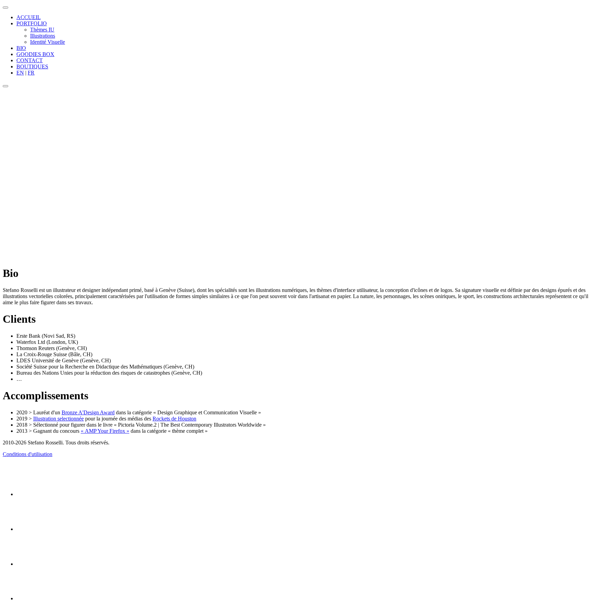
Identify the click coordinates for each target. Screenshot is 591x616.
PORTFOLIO (31, 23)
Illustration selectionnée (58, 418)
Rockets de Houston (174, 418)
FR (31, 73)
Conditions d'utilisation (27, 454)
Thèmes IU (42, 29)
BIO (21, 48)
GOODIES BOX (35, 54)
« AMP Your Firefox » (105, 431)
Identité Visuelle (47, 42)
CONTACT (29, 60)
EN (20, 73)
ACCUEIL (28, 17)
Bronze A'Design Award (88, 412)
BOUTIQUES (32, 66)
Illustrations (42, 36)
